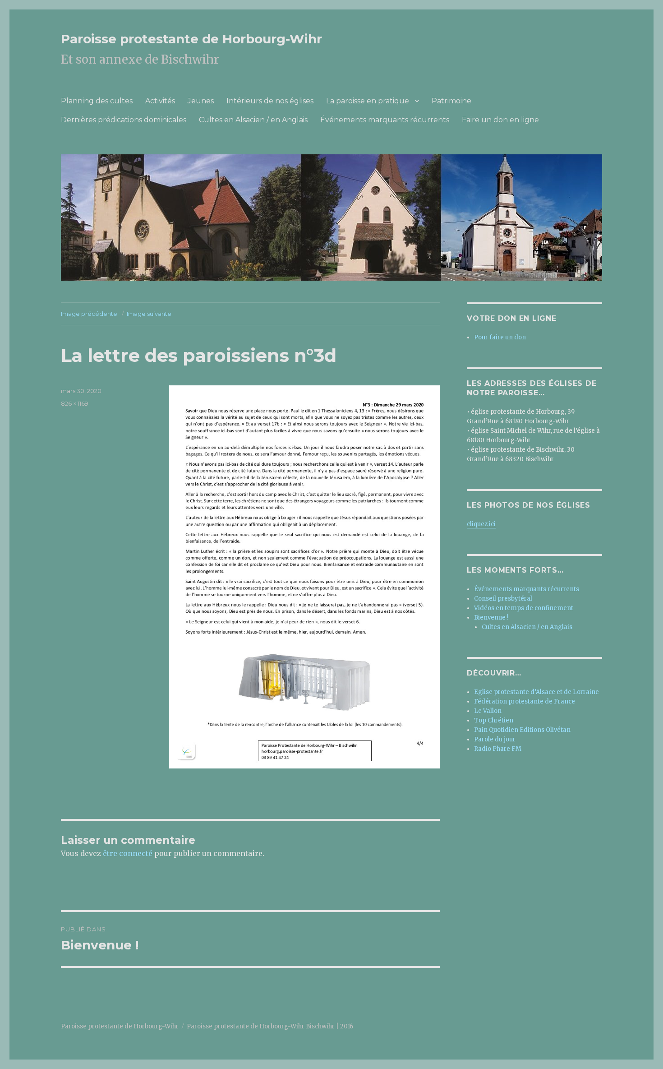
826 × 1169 (74, 403)
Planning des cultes (97, 101)
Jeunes (201, 101)
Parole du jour (495, 739)
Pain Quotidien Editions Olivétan (522, 730)
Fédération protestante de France (524, 701)
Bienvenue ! (491, 617)
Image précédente (89, 313)
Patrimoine (451, 101)
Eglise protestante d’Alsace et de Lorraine (536, 692)
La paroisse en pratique (367, 101)
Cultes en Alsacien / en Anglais (253, 120)
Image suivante (149, 313)
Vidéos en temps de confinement (523, 608)
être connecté (127, 853)
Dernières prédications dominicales (123, 120)
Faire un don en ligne (500, 120)
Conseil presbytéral (503, 598)
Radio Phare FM (497, 749)
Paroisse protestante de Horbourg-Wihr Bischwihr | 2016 (270, 1026)
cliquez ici (481, 524)
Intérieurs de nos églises (269, 101)
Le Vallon (488, 711)
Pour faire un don (500, 337)
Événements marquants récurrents (384, 120)
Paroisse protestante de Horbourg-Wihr (191, 38)
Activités (160, 101)
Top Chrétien (493, 720)
